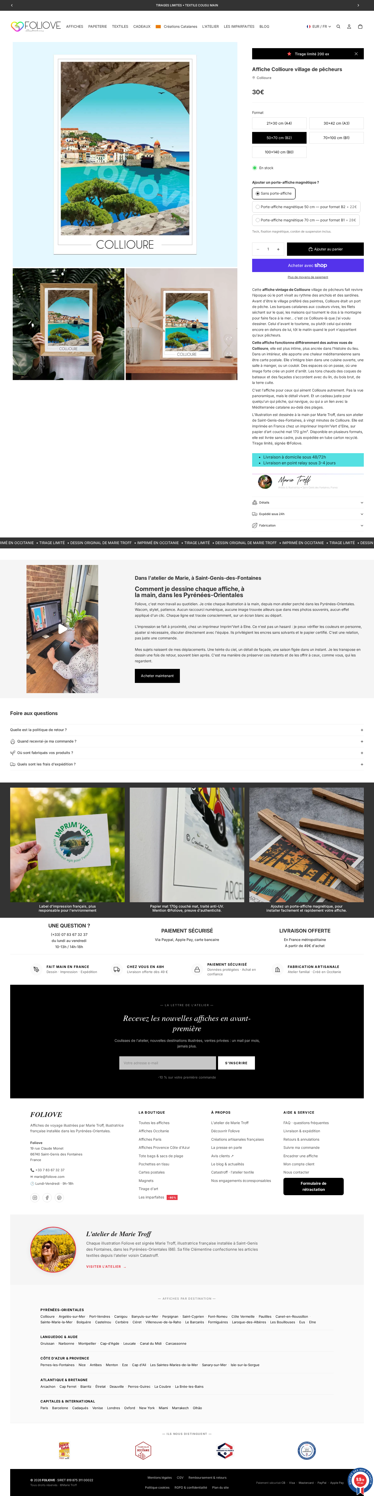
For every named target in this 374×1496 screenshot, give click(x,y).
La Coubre (162, 1386)
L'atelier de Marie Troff (230, 1123)
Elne (312, 1322)
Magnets (146, 1180)
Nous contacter (296, 1172)
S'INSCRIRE (236, 1063)
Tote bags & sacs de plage (161, 1156)
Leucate (129, 1343)
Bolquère (84, 1322)
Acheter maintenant (157, 675)
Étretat (100, 1386)
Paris (44, 1408)
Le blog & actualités (227, 1164)
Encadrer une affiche (300, 1156)
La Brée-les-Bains (189, 1386)
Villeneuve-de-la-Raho (163, 1322)
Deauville (117, 1386)
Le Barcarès (194, 1322)
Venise (97, 1408)
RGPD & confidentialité (191, 1487)
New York (147, 1408)
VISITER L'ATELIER (106, 1266)
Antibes (96, 1365)
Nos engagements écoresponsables (241, 1180)
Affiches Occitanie (154, 1131)
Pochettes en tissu (154, 1164)
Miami (163, 1408)
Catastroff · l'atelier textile (232, 1172)
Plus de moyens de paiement (308, 277)
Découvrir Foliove (225, 1131)
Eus (302, 1322)
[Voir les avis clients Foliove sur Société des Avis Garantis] (307, 1450)
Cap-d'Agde (109, 1343)
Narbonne (66, 1343)
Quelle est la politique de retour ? (38, 729)
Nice (82, 1365)
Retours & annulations (301, 1139)
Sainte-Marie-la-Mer (56, 1322)
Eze (125, 1365)
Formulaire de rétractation (313, 1186)
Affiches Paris (150, 1139)
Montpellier (87, 1343)
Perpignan (170, 1316)
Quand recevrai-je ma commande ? (46, 741)
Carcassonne (176, 1343)
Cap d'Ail (139, 1365)
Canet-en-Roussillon (292, 1316)
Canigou (120, 1316)
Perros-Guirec (139, 1386)
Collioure (47, 1316)
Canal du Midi (151, 1343)
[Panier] (360, 26)
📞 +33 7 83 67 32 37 (47, 1170)
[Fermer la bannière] (356, 53)
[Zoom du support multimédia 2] (68, 324)
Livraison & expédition (301, 1131)
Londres (113, 1408)
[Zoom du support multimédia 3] (181, 324)
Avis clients (222, 1156)
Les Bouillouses (282, 1322)
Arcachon (47, 1386)
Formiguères (218, 1322)
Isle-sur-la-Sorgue (245, 1365)
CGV (180, 1477)
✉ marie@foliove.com (47, 1177)
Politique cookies (157, 1487)
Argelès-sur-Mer (72, 1316)
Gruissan (47, 1343)
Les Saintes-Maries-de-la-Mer (174, 1365)
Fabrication (267, 525)
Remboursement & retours (207, 1477)
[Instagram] (34, 1197)
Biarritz (85, 1386)
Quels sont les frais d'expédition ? (46, 764)
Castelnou (103, 1322)
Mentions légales (160, 1477)
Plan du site (220, 1487)
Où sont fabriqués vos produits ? (45, 752)
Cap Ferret (68, 1386)
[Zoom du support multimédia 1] (125, 154)
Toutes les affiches (154, 1123)
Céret (137, 1322)
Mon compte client (298, 1164)
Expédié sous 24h (271, 514)
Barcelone (60, 1408)
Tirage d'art (148, 1189)
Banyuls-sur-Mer (145, 1316)
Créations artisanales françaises (237, 1139)
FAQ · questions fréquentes (306, 1123)
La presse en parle (226, 1147)
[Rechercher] (338, 26)
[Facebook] (47, 1197)
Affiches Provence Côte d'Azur (164, 1147)
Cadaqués (80, 1408)
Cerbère (121, 1322)
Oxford (129, 1408)
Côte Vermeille (243, 1316)
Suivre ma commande (301, 1147)
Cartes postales (152, 1172)
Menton (112, 1365)
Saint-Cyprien (193, 1316)
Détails (264, 502)
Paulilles (265, 1316)
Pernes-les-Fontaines (57, 1365)
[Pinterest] (59, 1197)
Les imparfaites (157, 1197)
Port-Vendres (99, 1316)
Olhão (197, 1408)
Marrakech (180, 1408)
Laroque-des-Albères (249, 1322)
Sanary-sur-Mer (214, 1365)
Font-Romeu (217, 1316)
